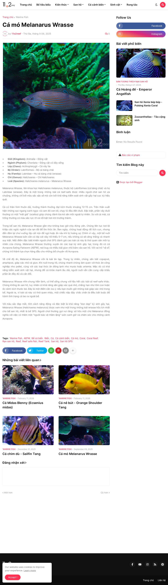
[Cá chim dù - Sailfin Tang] (28, 430)
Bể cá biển (37, 338)
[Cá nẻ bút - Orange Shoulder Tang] (84, 379)
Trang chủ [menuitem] (26, 4)
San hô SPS (66, 341)
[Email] (66, 350)
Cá (52, 338)
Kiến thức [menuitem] (61, 4)
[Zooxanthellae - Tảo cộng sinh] (124, 120)
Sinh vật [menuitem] (115, 4)
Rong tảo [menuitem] (132, 4)
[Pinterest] (58, 350)
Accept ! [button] (12, 577)
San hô (54, 341)
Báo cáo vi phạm (131, 155)
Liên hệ (162, 580)
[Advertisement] (84, 524)
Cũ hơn (104, 492)
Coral (82, 338)
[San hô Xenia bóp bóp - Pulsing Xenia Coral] (124, 105)
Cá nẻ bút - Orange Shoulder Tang (80, 405)
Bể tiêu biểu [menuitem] (43, 4)
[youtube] (140, 564)
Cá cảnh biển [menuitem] (96, 4)
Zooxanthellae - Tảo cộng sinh (150, 118)
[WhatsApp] (51, 350)
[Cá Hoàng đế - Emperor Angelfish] (141, 63)
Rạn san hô (8, 341)
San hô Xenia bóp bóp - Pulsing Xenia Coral (148, 103)
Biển (46, 338)
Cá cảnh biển (62, 338)
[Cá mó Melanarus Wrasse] (84, 430)
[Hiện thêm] (73, 350)
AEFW (27, 338)
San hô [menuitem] (77, 4)
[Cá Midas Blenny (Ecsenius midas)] (28, 379)
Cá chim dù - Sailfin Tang (21, 454)
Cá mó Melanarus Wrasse (78, 454)
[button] (156, 5)
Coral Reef (92, 338)
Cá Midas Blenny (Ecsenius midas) (22, 405)
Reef (18, 341)
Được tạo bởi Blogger (131, 182)
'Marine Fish (22, 17)
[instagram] (147, 564)
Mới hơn (8, 492)
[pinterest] (163, 564)
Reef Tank (44, 341)
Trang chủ (7, 17)
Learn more (30, 570)
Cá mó (74, 338)
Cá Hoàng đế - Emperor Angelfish (134, 92)
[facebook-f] (132, 564)
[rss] (155, 564)
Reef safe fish (29, 341)
